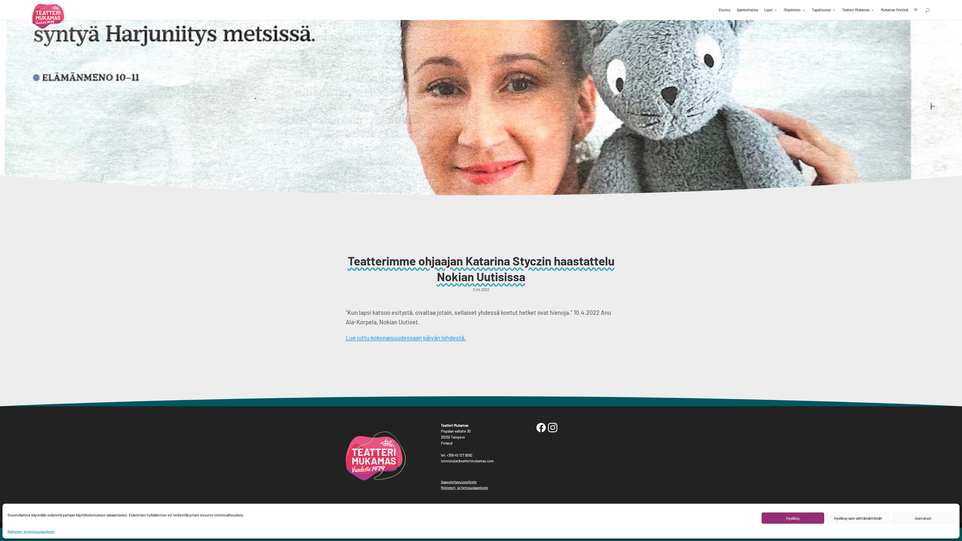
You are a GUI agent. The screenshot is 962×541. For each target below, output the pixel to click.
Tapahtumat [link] (821, 10)
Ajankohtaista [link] (747, 10)
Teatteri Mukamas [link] (856, 10)
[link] (49, 16)
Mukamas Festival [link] (894, 10)
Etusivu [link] (725, 10)
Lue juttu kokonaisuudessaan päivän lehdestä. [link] (406, 337)
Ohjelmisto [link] (792, 10)
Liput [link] (768, 10)
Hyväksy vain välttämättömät (858, 518)
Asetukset (923, 518)
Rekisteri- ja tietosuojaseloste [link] (31, 531)
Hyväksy (793, 518)
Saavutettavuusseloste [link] (459, 482)
